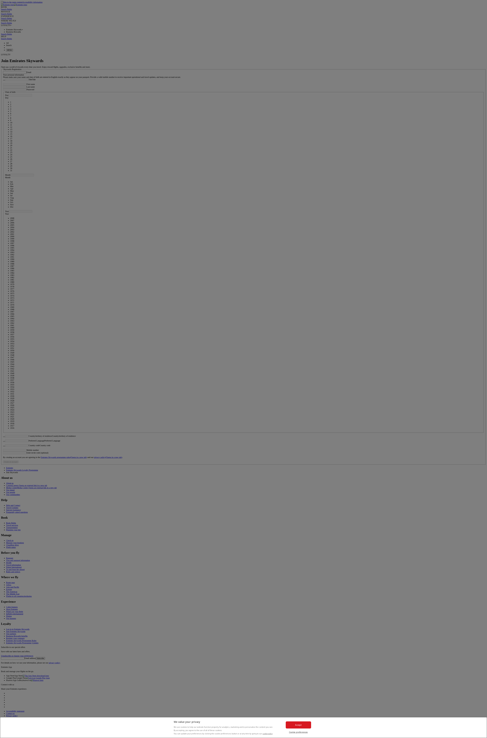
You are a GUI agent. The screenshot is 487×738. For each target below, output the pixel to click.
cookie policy (268, 733)
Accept (298, 725)
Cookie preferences (298, 732)
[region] (243, 727)
